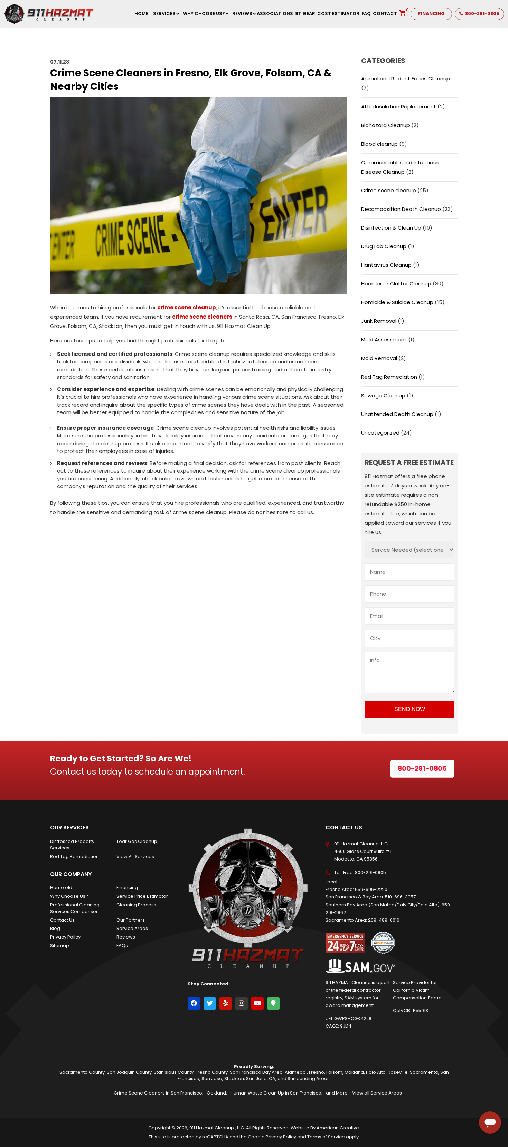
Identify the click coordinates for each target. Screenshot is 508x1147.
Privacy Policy (65, 937)
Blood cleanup (379, 143)
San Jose (211, 1078)
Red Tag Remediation (389, 376)
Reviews (125, 937)
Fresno (316, 1072)
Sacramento (424, 1072)
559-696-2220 (371, 889)
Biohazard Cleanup (385, 125)
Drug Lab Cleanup (383, 246)
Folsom (334, 1072)
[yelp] (225, 1003)
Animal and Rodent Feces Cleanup (405, 78)
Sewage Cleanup (383, 395)
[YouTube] (257, 1003)
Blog (55, 928)
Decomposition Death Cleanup (401, 209)
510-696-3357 (400, 897)
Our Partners (130, 920)
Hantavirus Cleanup (386, 265)
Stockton (234, 1078)
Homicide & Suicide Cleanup (397, 302)
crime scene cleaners (202, 316)
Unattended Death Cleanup (397, 414)
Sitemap (59, 945)
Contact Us (62, 920)
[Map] (273, 1003)
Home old (61, 887)
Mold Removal (379, 358)
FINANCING (431, 13)
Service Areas (132, 928)
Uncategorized (380, 432)
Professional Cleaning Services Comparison (75, 908)
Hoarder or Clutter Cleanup (396, 283)
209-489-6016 (383, 920)
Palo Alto (376, 1072)
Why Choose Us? (69, 896)
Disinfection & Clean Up (391, 227)
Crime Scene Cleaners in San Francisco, (158, 1093)
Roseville (398, 1072)
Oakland (354, 1072)
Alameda (296, 1072)
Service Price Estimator (142, 896)
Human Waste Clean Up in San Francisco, (276, 1093)
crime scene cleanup (186, 307)
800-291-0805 (482, 13)
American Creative (338, 1128)
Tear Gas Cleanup (136, 841)
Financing (127, 887)
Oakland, (217, 1093)
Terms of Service (326, 1137)
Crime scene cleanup (388, 190)
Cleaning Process (136, 905)
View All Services (135, 856)
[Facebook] (194, 1003)
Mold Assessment (384, 339)
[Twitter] (210, 1003)
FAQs (122, 945)
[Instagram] (241, 1003)
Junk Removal (378, 320)
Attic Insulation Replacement (398, 106)
